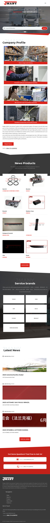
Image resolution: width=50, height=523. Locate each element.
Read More (8, 144)
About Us (9, 497)
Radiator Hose (30, 211)
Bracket (28, 189)
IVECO (36, 308)
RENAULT (36, 318)
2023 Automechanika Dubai (13, 375)
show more (25, 265)
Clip (4, 255)
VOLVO (14, 299)
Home (8, 495)
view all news (25, 439)
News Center (9, 500)
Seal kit (5, 189)
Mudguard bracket (8, 233)
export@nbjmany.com (29, 459)
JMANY (12, 356)
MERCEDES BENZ (14, 327)
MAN (36, 299)
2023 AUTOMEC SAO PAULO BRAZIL (16, 402)
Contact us (9, 502)
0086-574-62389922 (11, 148)
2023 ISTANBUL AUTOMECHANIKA (15, 430)
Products (8, 499)
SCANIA (14, 318)
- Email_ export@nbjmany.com (9, 513)
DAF (14, 308)
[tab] (25, 55)
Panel (27, 255)
